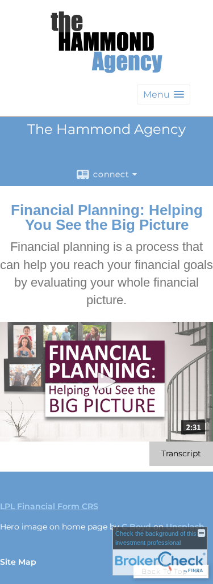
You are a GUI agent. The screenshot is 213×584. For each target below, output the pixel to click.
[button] (163, 94)
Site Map (18, 562)
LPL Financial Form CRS (49, 506)
